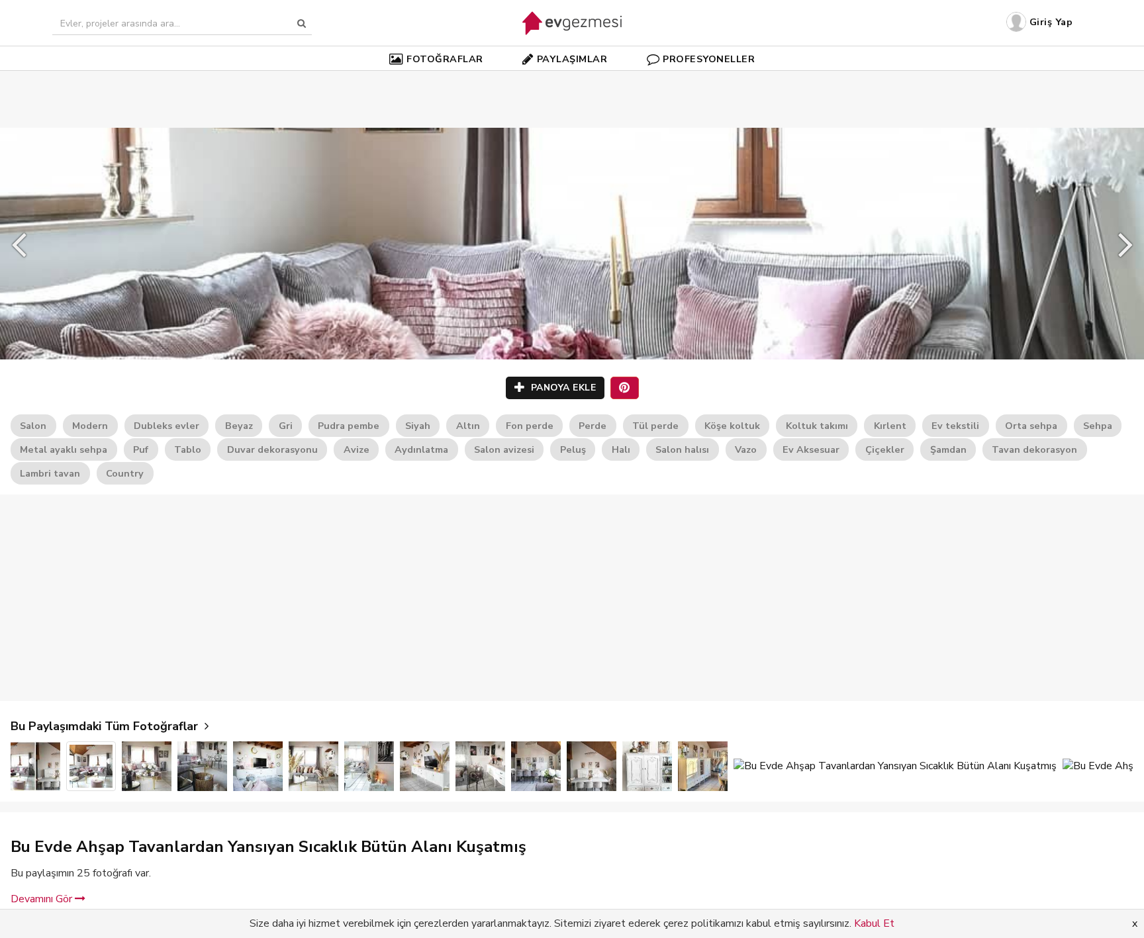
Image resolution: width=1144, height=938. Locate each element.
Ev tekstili (955, 425)
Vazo (746, 449)
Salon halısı (682, 449)
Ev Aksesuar (811, 449)
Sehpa (1097, 425)
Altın (468, 425)
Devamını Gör (43, 899)
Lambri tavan (50, 473)
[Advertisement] (572, 79)
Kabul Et (874, 923)
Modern (90, 425)
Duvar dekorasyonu (272, 449)
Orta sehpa (1031, 425)
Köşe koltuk (732, 425)
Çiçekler (884, 449)
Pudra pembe (348, 425)
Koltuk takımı (817, 425)
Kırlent (890, 425)
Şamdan (948, 449)
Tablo (187, 449)
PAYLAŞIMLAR (572, 59)
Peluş (573, 449)
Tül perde (655, 425)
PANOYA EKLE (562, 387)
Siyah (417, 425)
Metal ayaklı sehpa (63, 449)
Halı (621, 449)
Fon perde (529, 425)
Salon (33, 425)
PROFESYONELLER (709, 59)
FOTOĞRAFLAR (444, 59)
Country (125, 473)
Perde (592, 425)
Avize (356, 449)
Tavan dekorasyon (1034, 449)
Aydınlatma (421, 449)
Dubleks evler (166, 425)
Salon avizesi (504, 449)
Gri (286, 425)
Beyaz (239, 425)
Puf (140, 449)
